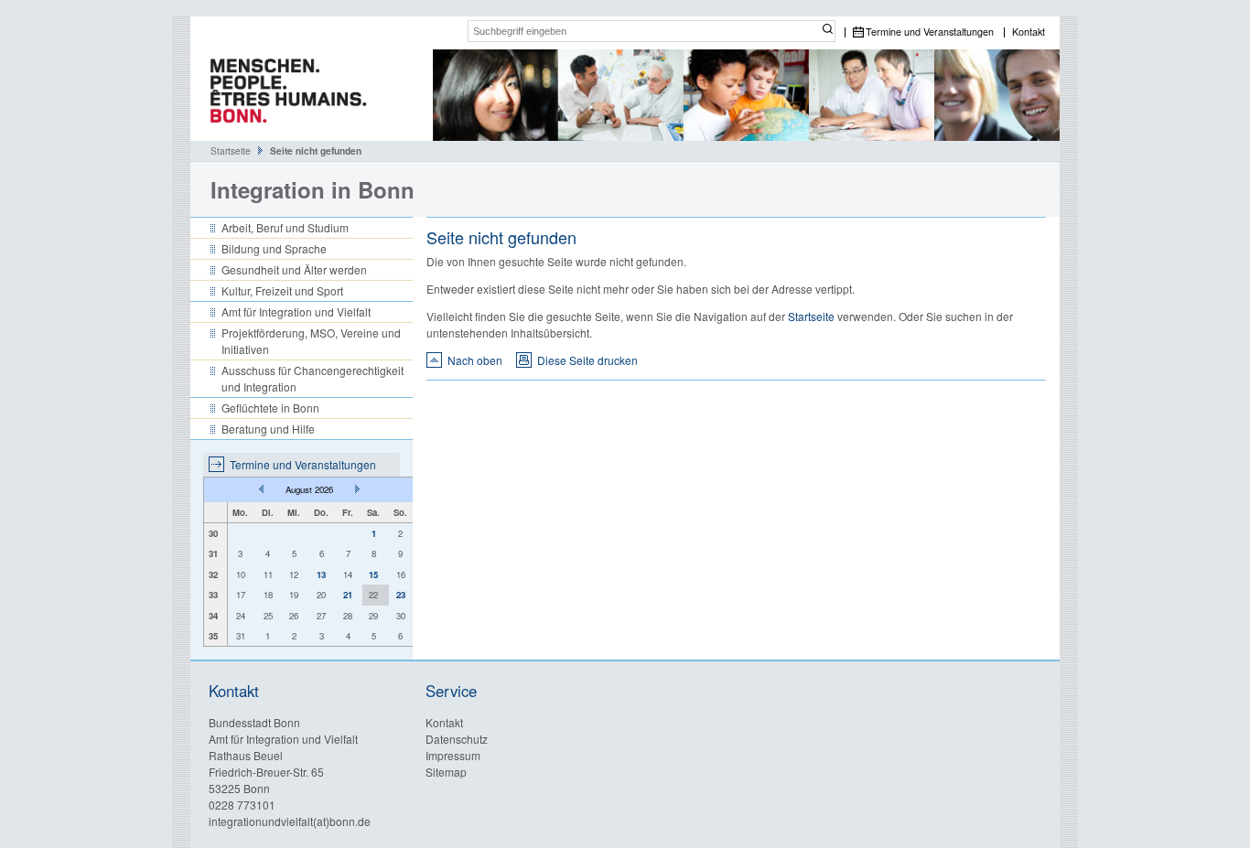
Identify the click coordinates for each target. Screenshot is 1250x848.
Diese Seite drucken (587, 360)
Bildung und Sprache (274, 248)
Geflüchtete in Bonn (270, 407)
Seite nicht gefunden (315, 151)
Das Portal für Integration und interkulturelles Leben (281, 95)
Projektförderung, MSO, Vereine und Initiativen (311, 341)
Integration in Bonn (312, 189)
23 (400, 594)
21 (347, 594)
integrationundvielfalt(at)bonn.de (290, 821)
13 (321, 574)
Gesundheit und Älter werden (294, 269)
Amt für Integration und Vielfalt (296, 311)
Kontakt (1028, 32)
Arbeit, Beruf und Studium (285, 227)
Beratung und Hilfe (268, 428)
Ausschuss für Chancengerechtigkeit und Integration (312, 378)
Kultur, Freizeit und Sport (282, 290)
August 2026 (309, 489)
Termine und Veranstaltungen (930, 32)
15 (373, 574)
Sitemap (446, 771)
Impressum (453, 755)
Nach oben (474, 360)
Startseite (230, 150)
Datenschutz (457, 738)
